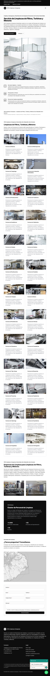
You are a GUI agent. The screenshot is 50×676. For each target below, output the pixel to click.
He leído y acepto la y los (23, 609)
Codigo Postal (9, 597)
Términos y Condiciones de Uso (32, 609)
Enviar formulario (25, 612)
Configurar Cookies (30, 655)
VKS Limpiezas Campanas (13, 8)
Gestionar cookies (16, 4)
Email (7, 592)
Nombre (8, 587)
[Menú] (45, 8)
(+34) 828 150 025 (8, 651)
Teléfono (28, 592)
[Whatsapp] (46, 672)
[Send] (46, 667)
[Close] (46, 660)
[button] (25, 566)
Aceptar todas (7, 4)
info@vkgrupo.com (8, 653)
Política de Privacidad (19, 609)
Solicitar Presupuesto (9, 33)
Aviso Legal (28, 647)
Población (28, 597)
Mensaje (8, 603)
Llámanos (20, 33)
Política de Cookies (30, 649)
